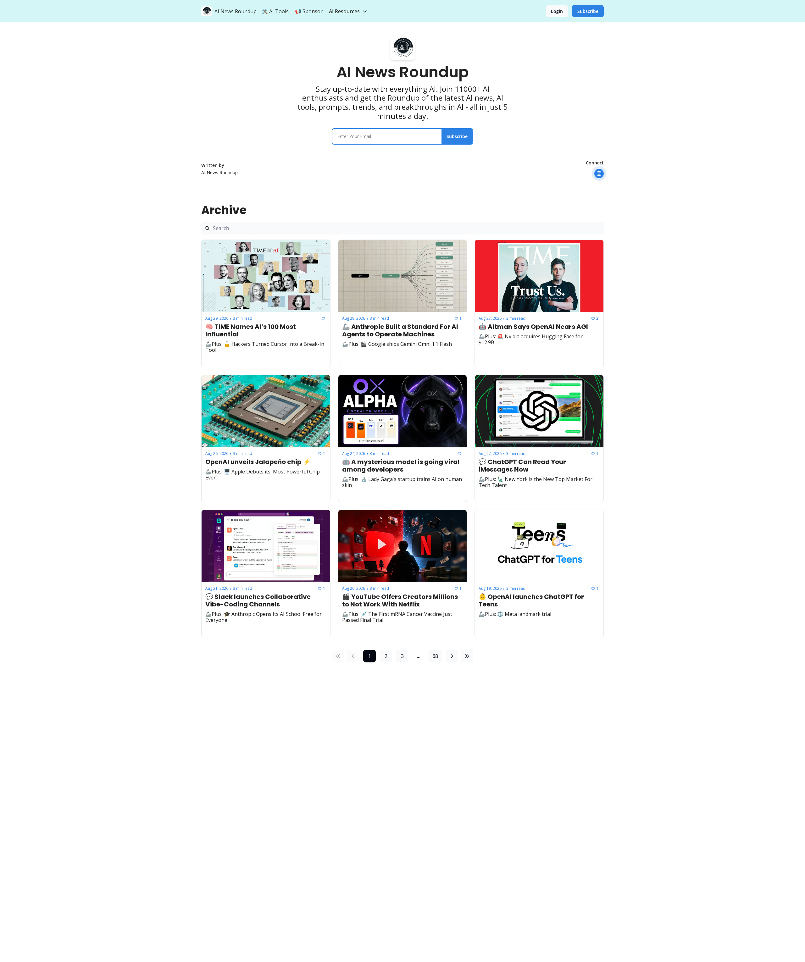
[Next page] (452, 656)
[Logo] (206, 11)
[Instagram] (599, 173)
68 (435, 656)
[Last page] (467, 656)
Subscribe (457, 136)
